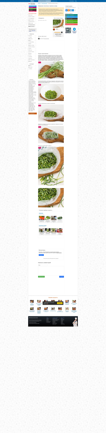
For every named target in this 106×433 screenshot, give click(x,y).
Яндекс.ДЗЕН (62, 319)
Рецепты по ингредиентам (56, 319)
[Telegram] (71, 10)
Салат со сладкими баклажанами (32, 311)
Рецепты (39, 3)
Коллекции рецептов (55, 320)
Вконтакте (62, 323)
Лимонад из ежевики (67, 311)
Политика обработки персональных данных (34, 323)
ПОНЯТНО (60, 303)
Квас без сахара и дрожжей (74, 304)
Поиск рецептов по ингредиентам (32, 113)
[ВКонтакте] (66, 10)
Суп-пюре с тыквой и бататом (46, 311)
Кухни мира (54, 321)
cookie (47, 303)
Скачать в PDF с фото (70, 20)
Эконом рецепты (32, 24)
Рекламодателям (48, 321)
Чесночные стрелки (42, 225)
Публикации (54, 322)
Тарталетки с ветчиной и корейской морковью (39, 312)
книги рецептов (46, 38)
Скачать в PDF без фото (70, 22)
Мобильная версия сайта (34, 317)
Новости (47, 319)
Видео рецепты (32, 26)
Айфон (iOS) (33, 30)
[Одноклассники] (69, 10)
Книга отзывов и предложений (32, 3)
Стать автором (48, 322)
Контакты (47, 320)
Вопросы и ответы (55, 323)
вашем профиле (59, 252)
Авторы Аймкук (32, 11)
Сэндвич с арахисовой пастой (60, 311)
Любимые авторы (33, 8)
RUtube (62, 322)
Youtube (62, 321)
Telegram (62, 320)
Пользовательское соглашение (32, 322)
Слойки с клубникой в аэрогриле (32, 304)
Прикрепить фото (41, 276)
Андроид (30, 31)
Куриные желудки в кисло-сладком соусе (74, 312)
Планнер (31, 7)
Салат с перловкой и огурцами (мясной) (39, 304)
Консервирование (44, 3)
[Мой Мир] (73, 10)
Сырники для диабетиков (67, 304)
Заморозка (41, 213)
